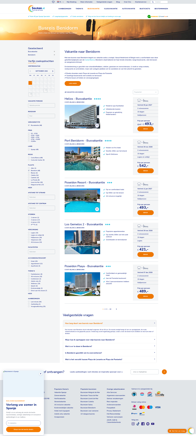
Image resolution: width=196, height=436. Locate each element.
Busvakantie (94, 9)
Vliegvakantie (110, 9)
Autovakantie (128, 9)
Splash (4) (34, 286)
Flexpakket (111, 408)
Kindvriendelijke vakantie (63, 408)
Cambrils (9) (35, 178)
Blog (118, 2)
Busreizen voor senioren (89, 411)
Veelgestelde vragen (104, 2)
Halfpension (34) (36, 237)
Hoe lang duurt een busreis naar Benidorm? (84, 323)
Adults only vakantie (62, 414)
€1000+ (33, 141)
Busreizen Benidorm (88, 408)
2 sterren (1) (35, 218)
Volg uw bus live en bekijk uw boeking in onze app (104, 16)
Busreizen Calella (87, 401)
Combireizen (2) (36, 279)
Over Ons (127, 2)
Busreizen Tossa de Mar (89, 395)
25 (46, 90)
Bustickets (145, 9)
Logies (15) (34, 233)
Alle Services (112, 392)
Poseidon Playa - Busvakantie (84, 266)
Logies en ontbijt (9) (37, 235)
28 (31, 94)
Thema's (79, 9)
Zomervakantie (60, 395)
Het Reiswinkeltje (113, 414)
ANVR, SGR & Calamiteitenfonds (114, 421)
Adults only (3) (36, 281)
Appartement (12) (37, 264)
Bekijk (145, 129)
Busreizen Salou (87, 405)
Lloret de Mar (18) (37, 182)
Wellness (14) (35, 284)
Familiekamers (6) (36, 274)
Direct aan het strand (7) (39, 291)
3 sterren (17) (35, 220)
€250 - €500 (35, 135)
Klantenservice (140, 2)
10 (110, 309)
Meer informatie (86, 2)
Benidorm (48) (35, 171)
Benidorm (41, 55)
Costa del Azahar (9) (38, 160)
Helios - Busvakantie (78, 98)
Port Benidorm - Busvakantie (83, 140)
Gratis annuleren (77, 16)
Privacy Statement (114, 411)
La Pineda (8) (35, 180)
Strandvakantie (60, 401)
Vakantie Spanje (60, 392)
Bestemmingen (161, 9)
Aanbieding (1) (36, 304)
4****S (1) (34, 225)
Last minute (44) (36, 302)
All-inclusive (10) (36, 276)
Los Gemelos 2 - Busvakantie (84, 224)
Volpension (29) (36, 240)
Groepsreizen (59, 417)
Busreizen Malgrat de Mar (90, 392)
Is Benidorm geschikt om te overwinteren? (83, 353)
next (98, 116)
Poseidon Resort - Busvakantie (85, 182)
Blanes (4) (34, 173)
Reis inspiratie (112, 401)
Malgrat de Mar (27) (37, 185)
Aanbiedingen (64, 9)
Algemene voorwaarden (116, 395)
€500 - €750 (35, 137)
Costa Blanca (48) (37, 158)
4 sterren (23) (35, 222)
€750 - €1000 (35, 139)
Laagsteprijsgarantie (61, 16)
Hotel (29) (34, 261)
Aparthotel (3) (35, 266)
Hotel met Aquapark (62, 411)
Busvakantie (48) (36, 125)
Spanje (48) (34, 149)
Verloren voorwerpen (115, 417)
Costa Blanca (90, 60)
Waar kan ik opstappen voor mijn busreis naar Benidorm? (90, 340)
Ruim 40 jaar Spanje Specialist (40, 16)
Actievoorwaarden (114, 405)
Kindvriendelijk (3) (37, 288)
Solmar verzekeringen (115, 398)
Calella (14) (35, 175)
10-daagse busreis (88, 414)
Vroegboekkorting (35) (38, 306)
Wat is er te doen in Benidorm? (78, 346)
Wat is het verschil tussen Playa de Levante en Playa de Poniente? (93, 359)
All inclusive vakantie (62, 405)
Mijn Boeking (71, 2)
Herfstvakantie (59, 398)
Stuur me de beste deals (23, 429)
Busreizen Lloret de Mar (89, 398)
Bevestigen (164, 372)
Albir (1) (33, 168)
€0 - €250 (34, 133)
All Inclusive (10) (36, 242)
